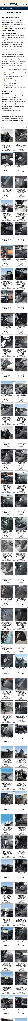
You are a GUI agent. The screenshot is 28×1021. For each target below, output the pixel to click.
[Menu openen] (25, 8)
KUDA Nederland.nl (6, 8)
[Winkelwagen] (26, 4)
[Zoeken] (4, 4)
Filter (3, 127)
